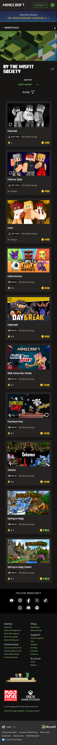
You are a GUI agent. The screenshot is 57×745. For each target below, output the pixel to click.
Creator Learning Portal (12, 648)
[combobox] (28, 84)
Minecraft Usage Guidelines (14, 711)
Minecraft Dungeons (11, 633)
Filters (26, 92)
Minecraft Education (11, 640)
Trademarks (6, 736)
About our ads (18, 736)
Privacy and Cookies (9, 732)
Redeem (33, 665)
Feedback (34, 644)
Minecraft (7, 627)
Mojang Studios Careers (13, 651)
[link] (11, 600)
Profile (32, 662)
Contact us (34, 654)
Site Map (33, 648)
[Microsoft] (49, 726)
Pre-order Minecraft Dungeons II (27, 18)
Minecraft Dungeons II (12, 630)
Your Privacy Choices (14, 740)
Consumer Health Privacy (28, 732)
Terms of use (45, 732)
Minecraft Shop (36, 630)
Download (34, 651)
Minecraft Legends (11, 637)
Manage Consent (33, 711)
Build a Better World (11, 654)
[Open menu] (52, 5)
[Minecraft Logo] (13, 5)
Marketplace (12, 27)
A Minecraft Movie (11, 657)
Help (32, 641)
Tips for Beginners (37, 638)
